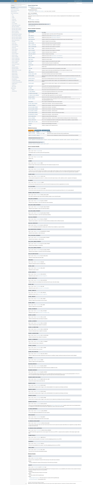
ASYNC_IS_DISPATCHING (16, 59)
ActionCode (38, 7)
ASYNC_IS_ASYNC (14, 55)
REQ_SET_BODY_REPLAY (15, 40)
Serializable (31, 11)
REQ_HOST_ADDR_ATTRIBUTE (16, 28)
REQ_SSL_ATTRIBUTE (15, 31)
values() (13, 89)
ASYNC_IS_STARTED (15, 56)
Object (41, 142)
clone (29, 139)
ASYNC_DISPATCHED (15, 46)
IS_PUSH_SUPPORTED (15, 77)
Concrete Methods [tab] (45, 130)
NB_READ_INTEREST (15, 67)
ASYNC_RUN (14, 47)
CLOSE (13, 16)
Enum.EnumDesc (31, 25)
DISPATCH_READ (14, 71)
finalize (49, 139)
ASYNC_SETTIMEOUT (15, 53)
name (65, 139)
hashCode (61, 139)
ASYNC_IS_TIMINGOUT (15, 61)
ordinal (68, 139)
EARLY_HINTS (14, 86)
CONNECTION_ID (14, 83)
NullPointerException (33, 479)
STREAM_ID (30, 123)
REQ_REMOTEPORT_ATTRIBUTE (17, 34)
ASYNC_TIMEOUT (14, 50)
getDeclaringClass (55, 139)
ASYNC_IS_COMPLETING (15, 58)
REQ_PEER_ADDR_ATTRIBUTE (16, 29)
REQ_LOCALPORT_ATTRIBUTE (16, 35)
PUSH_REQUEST (30, 101)
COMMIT (13, 17)
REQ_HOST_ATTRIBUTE (15, 26)
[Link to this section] (41, 28)
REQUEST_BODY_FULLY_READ (32, 121)
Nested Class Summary (15, 8)
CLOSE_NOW (14, 19)
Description (13, 7)
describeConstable (39, 139)
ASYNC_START (14, 43)
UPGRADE (13, 65)
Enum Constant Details (14, 13)
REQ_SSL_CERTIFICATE (15, 32)
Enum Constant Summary (15, 10)
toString (72, 139)
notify (34, 143)
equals (45, 139)
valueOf (38, 133)
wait (42, 143)
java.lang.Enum (32, 7)
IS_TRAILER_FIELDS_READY (16, 80)
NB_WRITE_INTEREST (15, 68)
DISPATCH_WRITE (31, 83)
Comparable (37, 11)
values (38, 135)
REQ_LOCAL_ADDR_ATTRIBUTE (17, 37)
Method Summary (14, 11)
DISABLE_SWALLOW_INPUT (16, 25)
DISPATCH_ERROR (14, 74)
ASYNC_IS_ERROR (14, 62)
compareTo (33, 139)
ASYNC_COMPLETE (15, 49)
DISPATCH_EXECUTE (31, 78)
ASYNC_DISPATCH (14, 44)
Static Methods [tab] (38, 130)
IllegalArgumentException (34, 477)
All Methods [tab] (31, 130)
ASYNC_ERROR (14, 52)
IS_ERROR (13, 22)
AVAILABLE (13, 41)
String (41, 133)
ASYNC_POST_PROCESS (15, 64)
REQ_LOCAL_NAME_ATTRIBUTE (17, 38)
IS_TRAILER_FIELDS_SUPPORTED (33, 95)
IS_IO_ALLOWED (14, 23)
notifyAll (38, 143)
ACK (12, 14)
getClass (30, 143)
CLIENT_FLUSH (14, 20)
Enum (32, 14)
